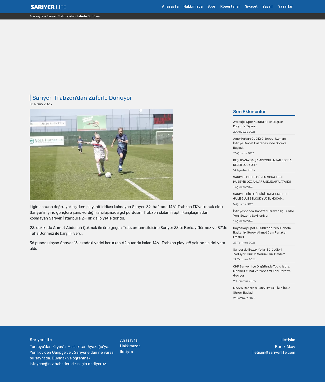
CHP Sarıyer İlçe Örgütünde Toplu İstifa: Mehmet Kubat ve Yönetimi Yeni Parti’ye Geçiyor (262, 271)
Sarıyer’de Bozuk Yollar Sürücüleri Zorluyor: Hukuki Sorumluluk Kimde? (259, 252)
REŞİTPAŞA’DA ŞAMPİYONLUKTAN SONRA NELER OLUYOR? (262, 162)
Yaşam (267, 7)
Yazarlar (285, 7)
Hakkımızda (193, 7)
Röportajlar (230, 7)
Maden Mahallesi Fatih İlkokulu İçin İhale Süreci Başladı (261, 290)
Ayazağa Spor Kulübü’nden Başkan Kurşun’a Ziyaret (258, 124)
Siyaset (251, 7)
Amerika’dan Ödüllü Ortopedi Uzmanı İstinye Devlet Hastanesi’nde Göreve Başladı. (259, 143)
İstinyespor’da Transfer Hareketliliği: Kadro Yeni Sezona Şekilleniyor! (263, 213)
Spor (211, 7)
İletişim (126, 351)
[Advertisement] (162, 59)
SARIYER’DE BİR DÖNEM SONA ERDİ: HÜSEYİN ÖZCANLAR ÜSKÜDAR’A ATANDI (262, 179)
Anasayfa (170, 7)
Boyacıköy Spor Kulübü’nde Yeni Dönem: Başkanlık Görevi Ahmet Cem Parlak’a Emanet (262, 232)
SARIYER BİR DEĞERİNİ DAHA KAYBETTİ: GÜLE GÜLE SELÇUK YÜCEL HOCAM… (261, 196)
